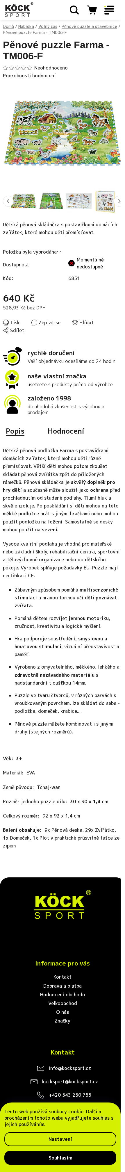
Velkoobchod (62, 1003)
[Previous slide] (8, 201)
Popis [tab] (15, 431)
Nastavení (60, 1139)
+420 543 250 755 (70, 1095)
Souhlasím (60, 1158)
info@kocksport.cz (70, 1068)
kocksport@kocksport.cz (70, 1081)
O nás (62, 1012)
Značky (62, 1021)
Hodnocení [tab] (66, 431)
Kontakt (62, 977)
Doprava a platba (62, 986)
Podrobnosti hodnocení (29, 75)
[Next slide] (119, 201)
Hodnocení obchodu (62, 994)
